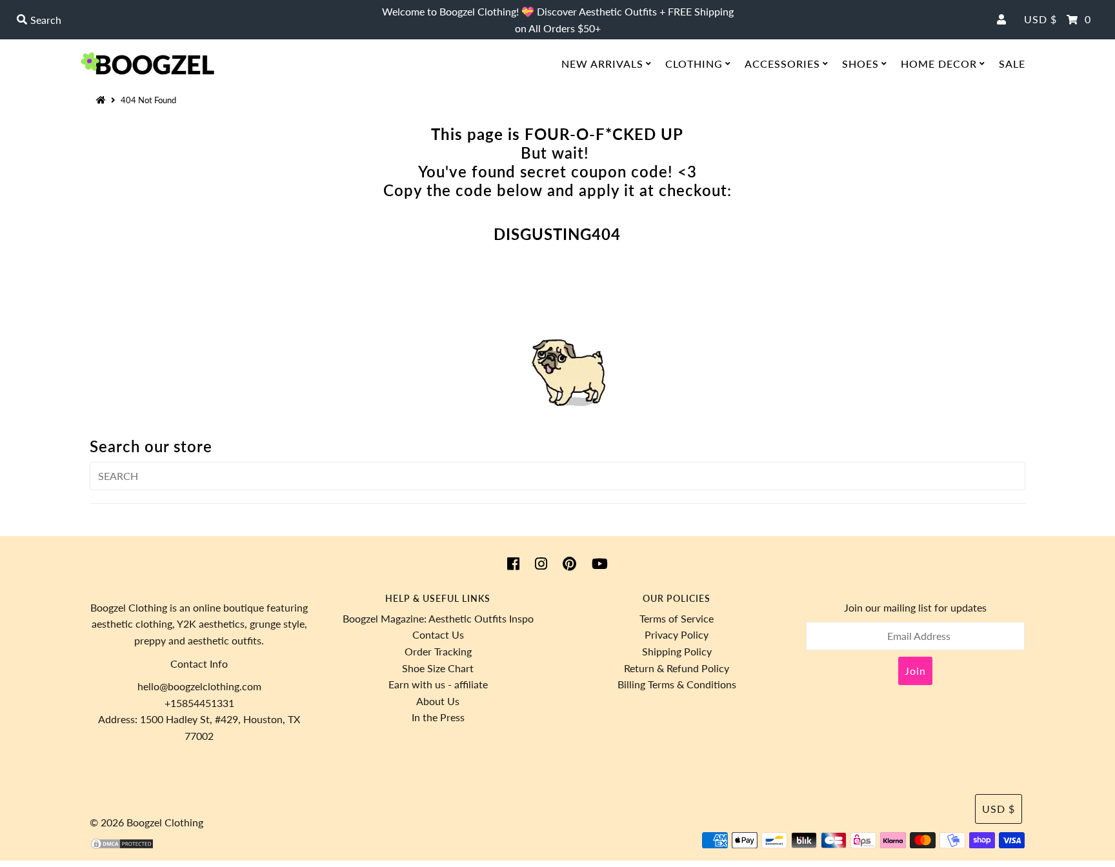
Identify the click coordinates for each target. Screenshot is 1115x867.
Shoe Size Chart (438, 668)
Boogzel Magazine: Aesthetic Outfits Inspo (438, 618)
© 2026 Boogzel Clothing (146, 822)
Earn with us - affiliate (438, 684)
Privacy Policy (676, 634)
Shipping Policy (677, 651)
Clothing (694, 63)
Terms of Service (676, 618)
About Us (437, 701)
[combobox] (192, 20)
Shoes (860, 63)
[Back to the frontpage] (102, 100)
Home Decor (939, 63)
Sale (1012, 63)
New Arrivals (602, 63)
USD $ (1040, 19)
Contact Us (438, 634)
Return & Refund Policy (676, 668)
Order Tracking (438, 651)
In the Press (438, 717)
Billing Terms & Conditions (677, 684)
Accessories (782, 63)
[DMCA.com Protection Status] (122, 846)
